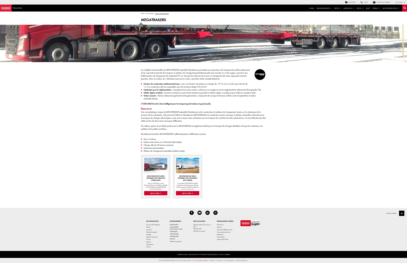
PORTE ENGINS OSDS (176, 229)
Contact (365, 2)
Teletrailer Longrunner (176, 241)
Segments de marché (152, 237)
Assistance (347, 8)
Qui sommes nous (390, 8)
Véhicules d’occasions (199, 231)
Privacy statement (229, 260)
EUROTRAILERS (174, 224)
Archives (219, 227)
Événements (220, 234)
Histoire (148, 239)
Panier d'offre (352, 2)
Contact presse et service (223, 232)
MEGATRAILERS (174, 234)
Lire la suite (155, 193)
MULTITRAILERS (174, 227)
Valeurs (148, 227)
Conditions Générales (241, 260)
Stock (359, 8)
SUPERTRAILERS (174, 236)
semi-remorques (150, 13)
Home (311, 8)
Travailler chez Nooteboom (383, 2)
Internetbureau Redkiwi (202, 260)
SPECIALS (172, 239)
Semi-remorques (323, 8)
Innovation (149, 229)
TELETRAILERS (173, 231)
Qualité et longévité (151, 232)
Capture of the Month (222, 239)
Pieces (336, 8)
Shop (368, 8)
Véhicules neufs (197, 228)
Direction (148, 242)
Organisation (149, 244)
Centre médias (221, 237)
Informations (220, 224)
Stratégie (148, 234)
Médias (375, 8)
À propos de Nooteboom (153, 224)
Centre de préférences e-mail (224, 229)
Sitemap (212, 260)
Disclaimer (219, 260)
